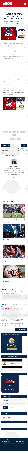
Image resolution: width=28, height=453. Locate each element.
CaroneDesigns (11, 440)
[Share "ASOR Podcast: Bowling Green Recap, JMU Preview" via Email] (12, 135)
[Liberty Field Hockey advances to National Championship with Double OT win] (14, 231)
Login (5, 407)
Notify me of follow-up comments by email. (14, 323)
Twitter (9, 92)
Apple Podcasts (7, 86)
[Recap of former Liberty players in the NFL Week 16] (14, 211)
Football (6, 23)
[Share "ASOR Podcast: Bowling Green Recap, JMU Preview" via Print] (15, 135)
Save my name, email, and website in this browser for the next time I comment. (12, 320)
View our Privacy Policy (8, 417)
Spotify (13, 86)
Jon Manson (13, 21)
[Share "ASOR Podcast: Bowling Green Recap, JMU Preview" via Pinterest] (15, 132)
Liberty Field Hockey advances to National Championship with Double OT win (14, 240)
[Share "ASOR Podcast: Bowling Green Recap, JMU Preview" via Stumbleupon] (23, 132)
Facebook (16, 92)
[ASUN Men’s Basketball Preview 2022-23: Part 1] (14, 251)
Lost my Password (12, 407)
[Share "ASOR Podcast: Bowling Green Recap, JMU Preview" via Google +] (10, 132)
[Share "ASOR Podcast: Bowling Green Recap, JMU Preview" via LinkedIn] (18, 132)
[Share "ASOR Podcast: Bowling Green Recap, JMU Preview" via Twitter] (7, 132)
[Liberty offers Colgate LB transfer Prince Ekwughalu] (14, 271)
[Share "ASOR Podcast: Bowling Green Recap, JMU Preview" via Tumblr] (12, 132)
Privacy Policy (6, 436)
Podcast (14, 23)
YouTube (5, 88)
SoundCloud (21, 84)
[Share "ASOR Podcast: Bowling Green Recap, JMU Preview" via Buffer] (20, 132)
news (10, 23)
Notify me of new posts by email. (11, 326)
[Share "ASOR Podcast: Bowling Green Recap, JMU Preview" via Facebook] (4, 132)
